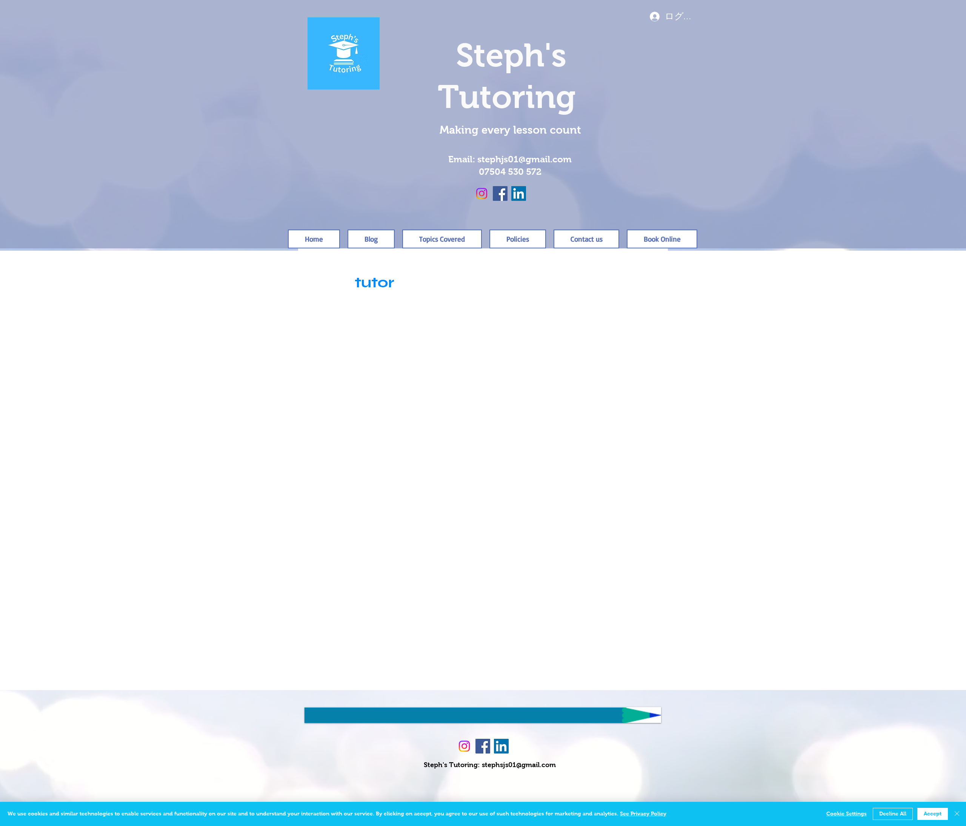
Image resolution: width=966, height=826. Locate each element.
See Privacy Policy (643, 814)
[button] (517, 239)
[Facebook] (500, 193)
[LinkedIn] (518, 193)
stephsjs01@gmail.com (519, 765)
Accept (932, 814)
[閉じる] (956, 814)
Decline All (892, 814)
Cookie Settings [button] (846, 814)
